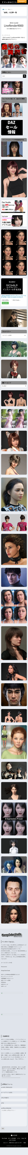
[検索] (24, 76)
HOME (14, 1135)
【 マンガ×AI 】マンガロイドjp (14, 2)
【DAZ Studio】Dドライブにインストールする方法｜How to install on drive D (13, 296)
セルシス (5, 1142)
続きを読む (5, 303)
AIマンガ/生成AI (12, 1138)
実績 (25, 1142)
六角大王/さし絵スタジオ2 (15, 1142)
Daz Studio (4, 1138)
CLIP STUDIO (12, 1140)
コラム (18, 1138)
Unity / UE (23, 1138)
